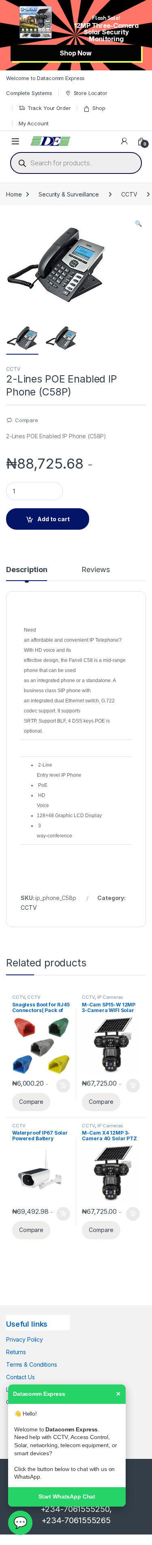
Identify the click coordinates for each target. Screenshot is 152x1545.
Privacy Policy (24, 1339)
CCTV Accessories (26, 999)
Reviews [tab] (95, 570)
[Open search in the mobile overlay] (76, 163)
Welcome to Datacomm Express (45, 78)
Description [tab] (26, 570)
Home (13, 194)
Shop (98, 108)
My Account (34, 123)
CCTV (129, 194)
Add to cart (53, 519)
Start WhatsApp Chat (67, 1496)
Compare (26, 420)
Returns (16, 1351)
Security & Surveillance (69, 194)
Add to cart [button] (63, 1086)
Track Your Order (49, 108)
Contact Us (20, 1377)
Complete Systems (29, 93)
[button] (138, 223)
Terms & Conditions (31, 1364)
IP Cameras (110, 997)
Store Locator (90, 93)
